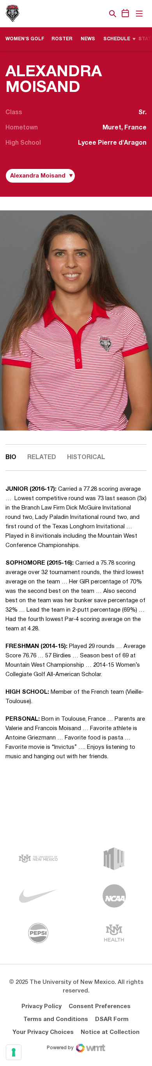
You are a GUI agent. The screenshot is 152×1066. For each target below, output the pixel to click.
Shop (99, 13)
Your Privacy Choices (43, 1032)
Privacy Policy (41, 1006)
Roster (61, 39)
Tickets (86, 13)
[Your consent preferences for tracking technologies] (13, 1052)
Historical (86, 457)
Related (41, 457)
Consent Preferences (100, 1006)
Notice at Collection (110, 1032)
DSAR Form (112, 1019)
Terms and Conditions (55, 1019)
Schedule (116, 39)
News (88, 39)
